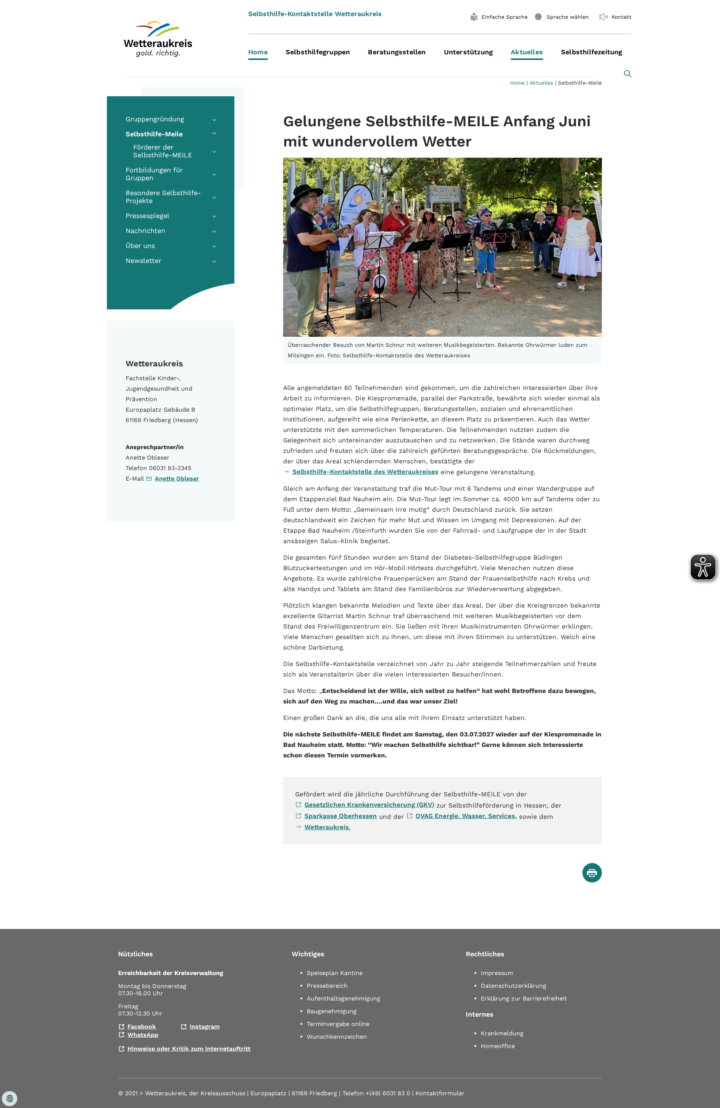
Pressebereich (327, 985)
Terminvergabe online (338, 1023)
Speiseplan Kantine (335, 973)
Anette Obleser (177, 478)
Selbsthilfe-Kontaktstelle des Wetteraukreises (365, 471)
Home (517, 83)
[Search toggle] (628, 74)
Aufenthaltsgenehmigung (343, 998)
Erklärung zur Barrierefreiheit (524, 998)
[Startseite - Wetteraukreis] (177, 39)
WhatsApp (143, 1034)
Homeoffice (498, 1046)
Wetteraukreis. (327, 827)
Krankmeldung (502, 1033)
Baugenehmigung (332, 1011)
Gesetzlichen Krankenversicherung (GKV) (369, 804)
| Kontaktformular (438, 1093)
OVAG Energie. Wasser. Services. (466, 816)
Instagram (205, 1026)
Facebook (142, 1026)
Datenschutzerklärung (513, 985)
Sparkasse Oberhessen (340, 816)
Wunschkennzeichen (337, 1036)
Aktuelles (541, 83)
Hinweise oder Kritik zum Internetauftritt (189, 1048)
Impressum (497, 973)
